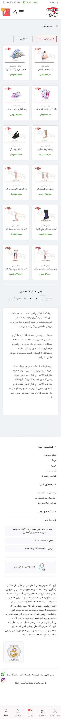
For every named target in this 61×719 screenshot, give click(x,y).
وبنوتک (17, 683)
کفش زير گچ (16, 149)
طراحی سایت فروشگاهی (36, 683)
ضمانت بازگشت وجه (47, 503)
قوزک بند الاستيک (45, 189)
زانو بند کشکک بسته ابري (15, 229)
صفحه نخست (50, 455)
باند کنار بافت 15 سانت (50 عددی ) (40, 109)
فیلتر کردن (49, 39)
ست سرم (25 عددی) (16, 69)
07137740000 (14, 2)
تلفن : (50, 540)
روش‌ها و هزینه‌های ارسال (44, 498)
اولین (49, 299)
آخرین (12, 299)
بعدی (18, 299)
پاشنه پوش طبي (45, 149)
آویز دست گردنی (45, 69)
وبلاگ (53, 460)
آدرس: (50, 529)
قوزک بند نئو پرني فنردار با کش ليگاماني (38, 229)
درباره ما (52, 465)
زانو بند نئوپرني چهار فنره (15, 269)
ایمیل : (49, 548)
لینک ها (55, 2)
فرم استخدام (50, 520)
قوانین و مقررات (49, 476)
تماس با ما (51, 471)
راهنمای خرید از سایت (46, 493)
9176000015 (32, 2)
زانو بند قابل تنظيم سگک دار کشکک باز (38, 269)
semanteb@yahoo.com (34, 548)
